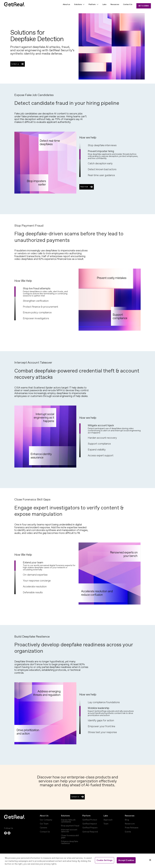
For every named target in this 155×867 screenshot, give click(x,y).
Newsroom (130, 824)
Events (128, 832)
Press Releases (131, 828)
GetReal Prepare (89, 828)
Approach (108, 820)
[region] (77, 860)
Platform (86, 816)
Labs (104, 4)
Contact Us (127, 4)
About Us (44, 816)
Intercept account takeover (69, 830)
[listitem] (114, 145)
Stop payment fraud (70, 826)
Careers (43, 828)
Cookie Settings (104, 860)
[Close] (150, 860)
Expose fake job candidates (68, 821)
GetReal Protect (89, 820)
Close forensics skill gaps (70, 836)
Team (106, 824)
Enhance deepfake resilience (69, 842)
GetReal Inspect (89, 824)
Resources (114, 4)
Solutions (78, 4)
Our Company (46, 820)
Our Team (44, 824)
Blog (127, 820)
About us (66, 4)
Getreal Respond (90, 832)
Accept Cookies (126, 860)
